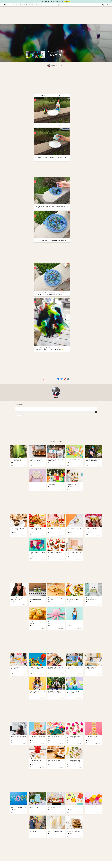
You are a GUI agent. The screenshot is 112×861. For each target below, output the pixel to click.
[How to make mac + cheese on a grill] (18, 659)
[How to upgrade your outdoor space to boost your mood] (56, 683)
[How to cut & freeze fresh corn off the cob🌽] (18, 451)
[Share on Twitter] (61, 379)
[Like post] (61, 65)
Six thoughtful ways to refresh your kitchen (91, 598)
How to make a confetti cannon (73, 459)
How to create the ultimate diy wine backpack (37, 806)
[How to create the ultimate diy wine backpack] (37, 798)
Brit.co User (53, 65)
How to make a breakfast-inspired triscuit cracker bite (74, 761)
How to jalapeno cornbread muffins (37, 622)
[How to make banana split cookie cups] (56, 544)
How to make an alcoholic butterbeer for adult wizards (55, 830)
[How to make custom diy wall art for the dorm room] (37, 544)
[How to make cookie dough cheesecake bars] (18, 520)
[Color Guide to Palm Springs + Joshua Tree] (74, 659)
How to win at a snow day (73, 806)
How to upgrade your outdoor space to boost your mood (55, 693)
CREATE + (28, 4)
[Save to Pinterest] (65, 379)
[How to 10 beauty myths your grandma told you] (18, 589)
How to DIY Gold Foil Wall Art (37, 483)
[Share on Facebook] (58, 379)
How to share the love (91, 806)
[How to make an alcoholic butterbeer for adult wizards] (56, 822)
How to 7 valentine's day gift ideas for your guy (55, 806)
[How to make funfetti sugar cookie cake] (56, 589)
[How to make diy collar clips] (74, 520)
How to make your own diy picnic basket (55, 737)
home (80, 489)
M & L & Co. (56, 397)
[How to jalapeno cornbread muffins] (37, 613)
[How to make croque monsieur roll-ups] (37, 520)
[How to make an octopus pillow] (56, 613)
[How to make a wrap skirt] (74, 613)
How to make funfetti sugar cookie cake (55, 598)
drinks (62, 836)
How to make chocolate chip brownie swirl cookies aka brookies (74, 831)
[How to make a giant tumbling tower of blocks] (93, 728)
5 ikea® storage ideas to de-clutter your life (93, 668)
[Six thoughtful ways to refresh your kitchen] (93, 589)
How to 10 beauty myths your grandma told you (18, 598)
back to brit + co (36, 4)
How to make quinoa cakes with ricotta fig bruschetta (74, 598)
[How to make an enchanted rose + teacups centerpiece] (56, 520)
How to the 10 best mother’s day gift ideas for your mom (18, 806)
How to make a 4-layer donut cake (37, 737)
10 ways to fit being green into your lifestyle (73, 483)
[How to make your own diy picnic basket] (56, 728)
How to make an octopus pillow (54, 622)
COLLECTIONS (22, 4)
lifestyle (98, 465)
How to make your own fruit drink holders (55, 483)
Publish (96, 412)
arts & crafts (61, 465)
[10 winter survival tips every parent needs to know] (93, 451)
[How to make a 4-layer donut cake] (37, 728)
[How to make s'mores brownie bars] (56, 752)
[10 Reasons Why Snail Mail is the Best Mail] (56, 451)
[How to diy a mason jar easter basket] (74, 683)
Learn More (67, 1)
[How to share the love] (93, 798)
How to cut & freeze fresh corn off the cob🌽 (17, 459)
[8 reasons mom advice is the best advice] (37, 683)
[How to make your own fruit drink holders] (56, 475)
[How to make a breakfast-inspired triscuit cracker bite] (74, 752)
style (80, 535)
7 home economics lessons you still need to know (37, 598)
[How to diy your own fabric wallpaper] (74, 544)
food (24, 465)
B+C (33, 462)
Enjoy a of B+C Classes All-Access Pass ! (52, 1)
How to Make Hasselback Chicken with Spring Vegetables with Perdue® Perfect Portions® (36, 461)
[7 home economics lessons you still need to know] (37, 589)
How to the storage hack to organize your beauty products (55, 669)
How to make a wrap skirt (73, 622)
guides (9, 25)
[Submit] (102, 5)
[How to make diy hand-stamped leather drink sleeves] (37, 752)
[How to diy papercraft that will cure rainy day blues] (37, 659)
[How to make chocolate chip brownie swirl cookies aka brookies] (74, 822)
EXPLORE (15, 4)
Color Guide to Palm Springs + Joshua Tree (74, 668)
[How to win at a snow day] (74, 798)
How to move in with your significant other (36, 830)
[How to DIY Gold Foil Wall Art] (37, 475)
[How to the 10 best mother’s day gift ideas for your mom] (18, 798)
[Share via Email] (68, 379)
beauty (24, 604)
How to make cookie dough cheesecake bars (18, 529)
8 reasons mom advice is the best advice (37, 692)
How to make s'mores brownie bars (54, 761)
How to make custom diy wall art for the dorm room (37, 553)
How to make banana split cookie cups (55, 553)
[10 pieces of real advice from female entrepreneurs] (18, 728)
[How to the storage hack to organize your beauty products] (56, 659)
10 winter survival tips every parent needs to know (93, 459)
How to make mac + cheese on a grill (18, 668)
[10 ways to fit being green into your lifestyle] (74, 475)
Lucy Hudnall (16, 462)
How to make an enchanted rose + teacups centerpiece (55, 529)
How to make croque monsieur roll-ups (35, 529)
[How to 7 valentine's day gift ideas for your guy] (56, 798)
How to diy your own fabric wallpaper (74, 553)
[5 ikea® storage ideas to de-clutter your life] (93, 659)
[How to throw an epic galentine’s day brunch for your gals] (93, 520)
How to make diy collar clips (74, 528)
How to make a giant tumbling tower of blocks (92, 737)
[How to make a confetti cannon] (74, 451)
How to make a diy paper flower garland (73, 737)
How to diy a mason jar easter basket (73, 692)
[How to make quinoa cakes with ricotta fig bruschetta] (74, 589)
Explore (5, 25)
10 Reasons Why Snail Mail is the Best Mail (55, 459)
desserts (24, 535)
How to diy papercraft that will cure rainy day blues (36, 668)
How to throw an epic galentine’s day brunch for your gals (92, 530)
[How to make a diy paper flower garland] (74, 728)
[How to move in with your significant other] (37, 822)
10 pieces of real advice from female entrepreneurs (18, 737)
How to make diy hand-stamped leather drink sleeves (36, 762)
